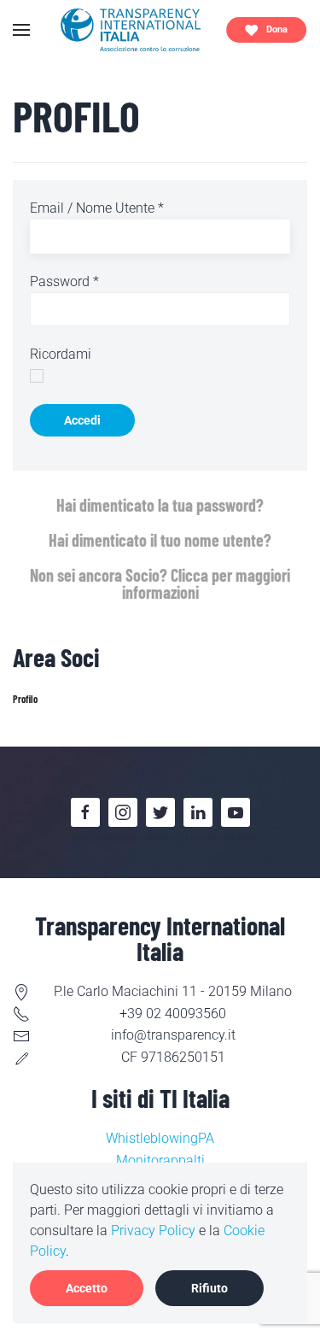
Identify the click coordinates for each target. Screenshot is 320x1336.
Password (64, 281)
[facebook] (85, 812)
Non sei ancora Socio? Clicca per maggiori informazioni (160, 583)
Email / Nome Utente (97, 208)
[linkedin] (197, 812)
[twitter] (160, 812)
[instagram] (122, 812)
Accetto (87, 1288)
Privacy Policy (153, 1230)
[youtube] (235, 812)
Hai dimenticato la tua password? (160, 505)
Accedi (82, 420)
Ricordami (60, 354)
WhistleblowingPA (160, 1138)
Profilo (25, 699)
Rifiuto (209, 1288)
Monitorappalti (160, 1160)
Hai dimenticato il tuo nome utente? (160, 540)
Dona (277, 29)
